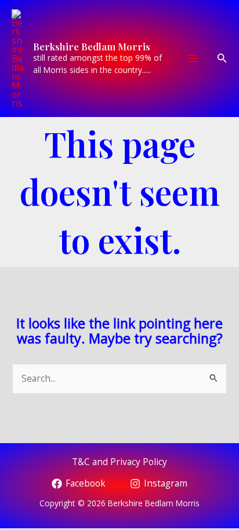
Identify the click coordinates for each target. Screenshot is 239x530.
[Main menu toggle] (192, 58)
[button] (222, 58)
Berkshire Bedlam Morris (91, 46)
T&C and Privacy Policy (119, 461)
